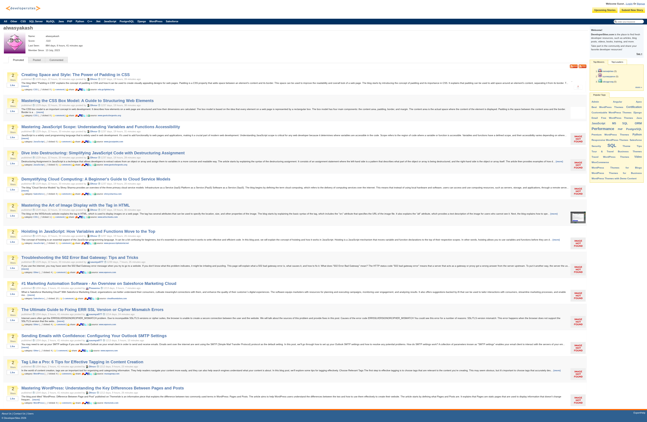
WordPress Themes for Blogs (617, 167)
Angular (617, 101)
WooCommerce (600, 162)
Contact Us (19, 413)
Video (638, 156)
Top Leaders (617, 62)
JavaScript (110, 21)
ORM (638, 123)
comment (59, 89)
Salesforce (172, 21)
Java (61, 21)
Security (596, 146)
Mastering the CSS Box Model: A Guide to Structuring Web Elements (87, 101)
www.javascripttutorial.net (116, 243)
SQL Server (36, 21)
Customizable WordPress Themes (611, 112)
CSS (23, 21)
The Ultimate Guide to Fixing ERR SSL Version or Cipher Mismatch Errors (92, 309)
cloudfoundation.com (117, 298)
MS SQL (620, 123)
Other (13, 21)
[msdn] (76, 89)
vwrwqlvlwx (608, 71)
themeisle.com (111, 403)
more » (638, 87)
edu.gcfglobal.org (106, 89)
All (5, 21)
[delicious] (79, 89)
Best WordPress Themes (607, 107)
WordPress (155, 21)
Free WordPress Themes (617, 118)
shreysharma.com (113, 194)
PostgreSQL (127, 21)
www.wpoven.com (107, 272)
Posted (37, 60)
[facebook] (82, 89)
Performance (603, 129)
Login (629, 3)
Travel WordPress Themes (610, 157)
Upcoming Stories (604, 10)
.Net (98, 21)
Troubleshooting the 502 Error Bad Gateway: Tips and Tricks (79, 257)
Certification (634, 107)
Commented (56, 60)
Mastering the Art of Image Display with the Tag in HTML (75, 205)
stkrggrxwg (608, 82)
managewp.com (111, 374)
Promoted (18, 60)
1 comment (68, 298)
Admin (595, 101)
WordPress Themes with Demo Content (614, 178)
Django (141, 21)
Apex (639, 101)
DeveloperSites (23, 8)
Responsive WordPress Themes (610, 140)
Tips (639, 146)
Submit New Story (632, 10)
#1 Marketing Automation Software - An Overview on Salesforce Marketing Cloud (98, 283)
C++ (89, 21)
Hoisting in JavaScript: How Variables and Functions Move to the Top (88, 231)
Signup (641, 3)
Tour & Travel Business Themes (617, 151)
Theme (626, 146)
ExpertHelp (639, 412)
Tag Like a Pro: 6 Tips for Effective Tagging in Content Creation (82, 362)
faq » (639, 53)
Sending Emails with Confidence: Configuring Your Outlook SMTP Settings (94, 336)
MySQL (50, 21)
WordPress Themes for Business (617, 173)
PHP (69, 21)
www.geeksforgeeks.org (109, 115)
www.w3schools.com (108, 217)
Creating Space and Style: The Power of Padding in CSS (75, 75)
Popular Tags (599, 95)
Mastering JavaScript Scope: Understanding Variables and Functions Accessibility (100, 127)
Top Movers (598, 62)
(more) (25, 86)
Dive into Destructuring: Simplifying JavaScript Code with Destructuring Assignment (103, 153)
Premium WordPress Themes (610, 134)
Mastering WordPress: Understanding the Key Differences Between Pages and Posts (102, 388)
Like (12, 85)
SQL (611, 145)
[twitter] (84, 89)
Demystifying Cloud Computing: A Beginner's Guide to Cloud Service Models (95, 179)
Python (80, 21)
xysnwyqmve (609, 76)
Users (30, 413)
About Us (6, 413)
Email (595, 118)
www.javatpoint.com (113, 141)
